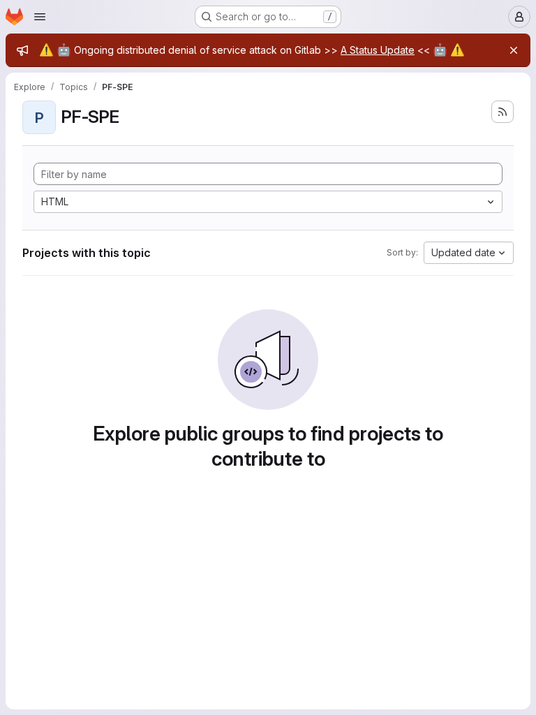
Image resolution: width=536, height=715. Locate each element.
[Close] (513, 50)
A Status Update (378, 50)
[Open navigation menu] (40, 17)
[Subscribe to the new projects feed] (502, 112)
